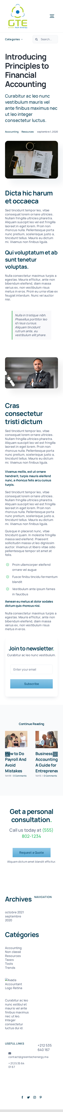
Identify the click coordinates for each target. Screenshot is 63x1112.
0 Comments (20, 775)
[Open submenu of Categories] (22, 39)
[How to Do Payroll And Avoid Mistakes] (16, 739)
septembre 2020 (13, 918)
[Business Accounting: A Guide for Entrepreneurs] (46, 739)
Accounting (12, 131)
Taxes (9, 960)
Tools (9, 964)
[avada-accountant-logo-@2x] (17, 5)
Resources (28, 131)
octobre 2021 (14, 912)
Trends (10, 968)
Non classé (13, 952)
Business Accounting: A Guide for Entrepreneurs (49, 762)
